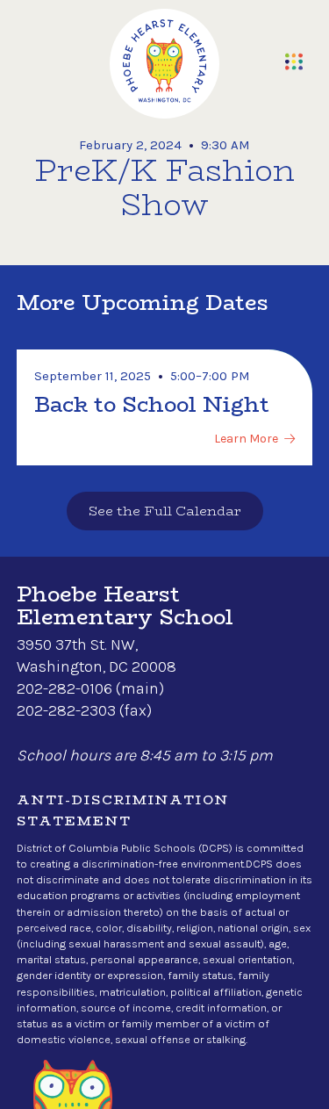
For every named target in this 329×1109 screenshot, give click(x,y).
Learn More (246, 438)
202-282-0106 (64, 688)
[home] (164, 64)
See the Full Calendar (165, 510)
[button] (294, 61)
